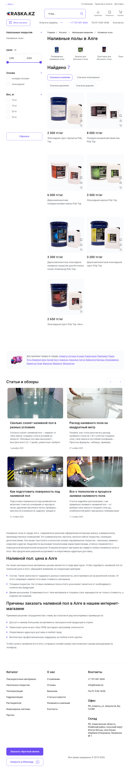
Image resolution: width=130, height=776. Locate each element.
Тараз (111, 356)
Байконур (91, 359)
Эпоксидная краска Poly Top (102, 200)
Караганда (91, 356)
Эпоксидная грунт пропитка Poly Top (64, 140)
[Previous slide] (110, 382)
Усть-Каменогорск (36, 359)
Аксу (56, 359)
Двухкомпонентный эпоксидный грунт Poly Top (104, 264)
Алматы (63, 356)
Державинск (112, 359)
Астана (72, 356)
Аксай (50, 359)
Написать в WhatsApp (21, 762)
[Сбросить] (13, 4)
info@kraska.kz (95, 685)
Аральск (63, 359)
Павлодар (102, 356)
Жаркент (57, 363)
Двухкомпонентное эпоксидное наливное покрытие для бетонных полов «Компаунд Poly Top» (65, 265)
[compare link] (98, 12)
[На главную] (20, 13)
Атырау (80, 356)
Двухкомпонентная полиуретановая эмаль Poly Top (64, 202)
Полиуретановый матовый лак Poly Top (103, 140)
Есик (39, 363)
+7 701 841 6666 (96, 679)
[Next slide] (120, 382)
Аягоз (82, 359)
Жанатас (47, 363)
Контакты (118, 22)
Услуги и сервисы (48, 22)
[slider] (7, 62)
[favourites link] (110, 12)
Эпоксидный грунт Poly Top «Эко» (65, 324)
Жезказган (69, 363)
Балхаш (100, 359)
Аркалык (74, 359)
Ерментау (32, 363)
